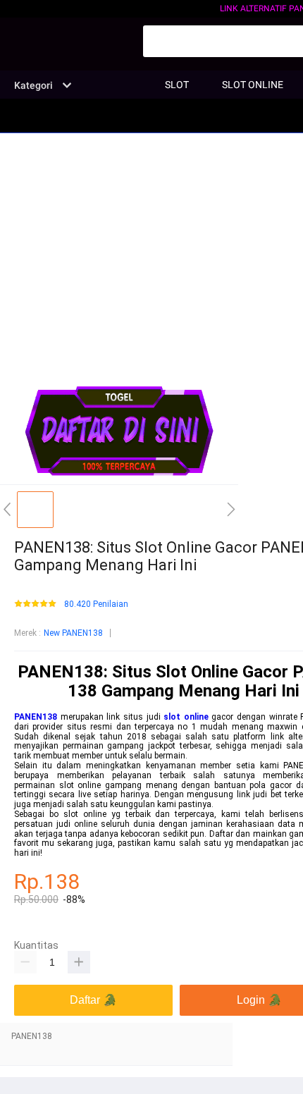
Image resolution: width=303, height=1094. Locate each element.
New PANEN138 (73, 633)
